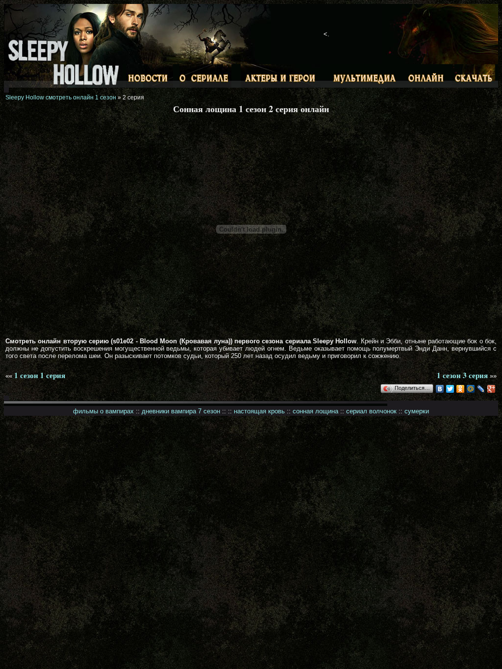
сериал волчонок (371, 411)
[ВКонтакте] (440, 388)
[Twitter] (450, 388)
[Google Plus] (491, 388)
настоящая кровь (259, 411)
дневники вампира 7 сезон (181, 411)
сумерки (416, 411)
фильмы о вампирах (103, 411)
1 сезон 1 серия (39, 375)
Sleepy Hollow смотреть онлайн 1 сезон (60, 97)
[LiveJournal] (481, 388)
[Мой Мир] (471, 388)
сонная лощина (315, 411)
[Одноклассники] (460, 388)
